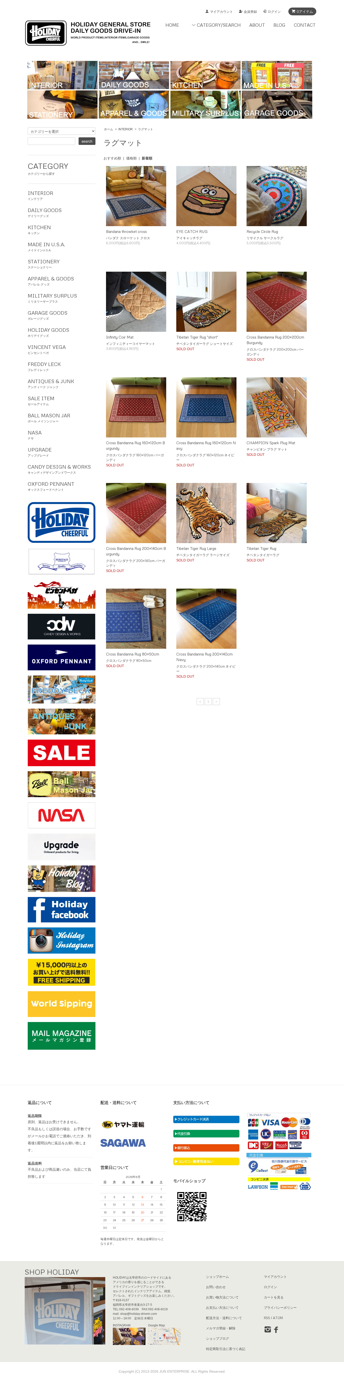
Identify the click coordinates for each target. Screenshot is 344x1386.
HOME (172, 25)
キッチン (39, 229)
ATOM (278, 1318)
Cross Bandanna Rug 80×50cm (132, 654)
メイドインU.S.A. (46, 246)
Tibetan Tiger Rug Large (196, 548)
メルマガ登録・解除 (220, 1328)
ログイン (274, 12)
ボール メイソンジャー (49, 417)
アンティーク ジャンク (51, 383)
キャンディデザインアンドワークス (59, 469)
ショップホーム (217, 1277)
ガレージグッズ (47, 315)
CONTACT (305, 25)
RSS (267, 1318)
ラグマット (145, 129)
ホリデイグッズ (48, 332)
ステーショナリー (43, 263)
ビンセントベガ (47, 349)
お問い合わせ (216, 1287)
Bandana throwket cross (126, 231)
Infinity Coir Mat (119, 337)
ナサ (35, 434)
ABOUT (257, 25)
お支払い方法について (222, 1308)
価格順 (131, 158)
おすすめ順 (112, 158)
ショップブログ (217, 1338)
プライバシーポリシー (280, 1308)
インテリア (40, 195)
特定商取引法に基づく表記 (225, 1349)
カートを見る (274, 1297)
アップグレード (40, 451)
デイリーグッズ (45, 212)
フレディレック (44, 366)
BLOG (279, 25)
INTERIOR (125, 129)
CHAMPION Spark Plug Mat (271, 442)
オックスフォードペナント (51, 486)
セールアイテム (41, 400)
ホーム (108, 129)
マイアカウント (221, 12)
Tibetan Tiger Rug (261, 548)
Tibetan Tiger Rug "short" (197, 337)
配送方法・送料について (224, 1318)
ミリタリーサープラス (52, 298)
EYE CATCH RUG (192, 231)
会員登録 (250, 12)
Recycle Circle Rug (262, 231)
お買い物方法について (222, 1297)
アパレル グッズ (51, 280)
